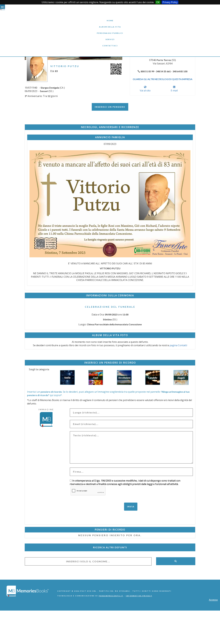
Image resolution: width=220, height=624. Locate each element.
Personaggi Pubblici (110, 31)
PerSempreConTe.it (111, 596)
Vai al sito (145, 90)
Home (110, 18)
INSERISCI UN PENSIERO (110, 107)
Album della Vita (110, 24)
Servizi (110, 37)
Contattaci (110, 43)
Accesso (213, 599)
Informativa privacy (139, 596)
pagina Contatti (178, 345)
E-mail (174, 90)
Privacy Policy (170, 2)
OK (158, 2)
